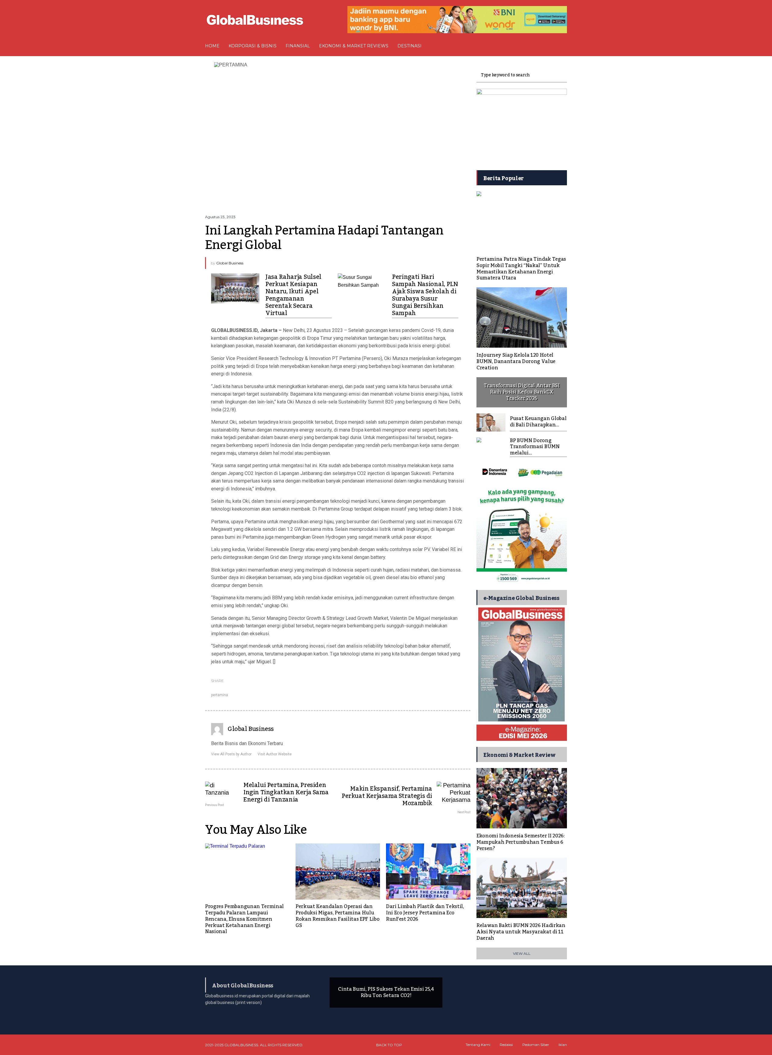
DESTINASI (409, 46)
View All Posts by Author (231, 754)
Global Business (229, 263)
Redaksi (506, 1044)
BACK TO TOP (389, 1045)
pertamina (219, 695)
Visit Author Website (275, 754)
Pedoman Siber (535, 1044)
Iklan (562, 1044)
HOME (212, 46)
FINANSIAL (298, 46)
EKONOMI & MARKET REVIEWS (353, 46)
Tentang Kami (478, 1044)
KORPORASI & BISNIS (253, 46)
